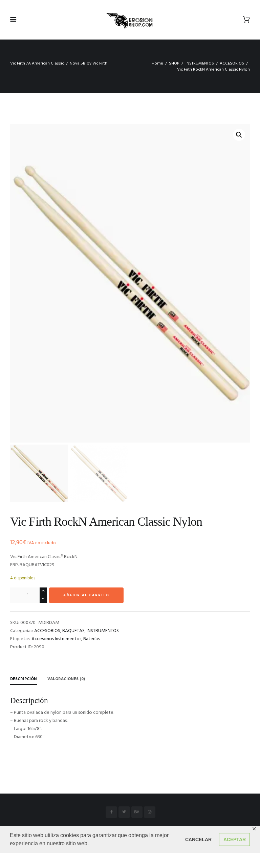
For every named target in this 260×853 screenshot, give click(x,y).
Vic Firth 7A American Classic (37, 63)
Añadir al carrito (86, 595)
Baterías (91, 639)
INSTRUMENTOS (200, 63)
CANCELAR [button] (198, 839)
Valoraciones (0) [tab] (66, 679)
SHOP (174, 63)
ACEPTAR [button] (234, 839)
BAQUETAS (73, 631)
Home (157, 63)
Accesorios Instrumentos (56, 639)
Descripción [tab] (23, 679)
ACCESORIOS (232, 63)
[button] (239, 135)
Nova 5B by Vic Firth (88, 63)
